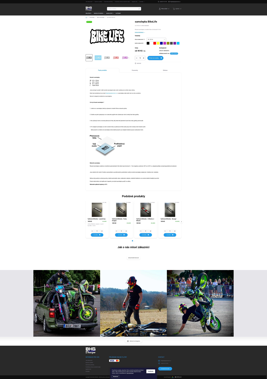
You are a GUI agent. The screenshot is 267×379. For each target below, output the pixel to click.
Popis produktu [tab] (102, 70)
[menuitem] (89, 13)
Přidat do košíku (154, 58)
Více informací (130, 373)
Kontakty (141, 1)
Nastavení (115, 376)
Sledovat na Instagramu (135, 341)
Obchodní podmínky (108, 1)
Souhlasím (150, 371)
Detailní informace (139, 32)
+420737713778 (164, 363)
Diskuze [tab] (165, 70)
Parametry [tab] (135, 70)
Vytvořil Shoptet (167, 377)
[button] (132, 240)
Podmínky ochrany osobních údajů (122, 1)
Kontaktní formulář (165, 368)
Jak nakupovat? (89, 1)
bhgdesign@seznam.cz (166, 360)
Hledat (139, 8)
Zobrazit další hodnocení (133, 257)
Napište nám (134, 1)
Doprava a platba (98, 1)
